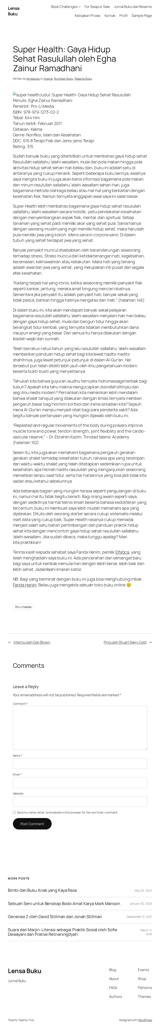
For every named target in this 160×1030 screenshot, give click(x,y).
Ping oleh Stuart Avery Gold (125, 642)
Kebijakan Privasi (87, 15)
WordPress (145, 1020)
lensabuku (33, 79)
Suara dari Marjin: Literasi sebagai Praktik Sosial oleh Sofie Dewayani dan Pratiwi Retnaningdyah (62, 932)
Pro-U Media (23, 607)
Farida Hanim (25, 585)
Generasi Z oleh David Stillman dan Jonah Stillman (55, 916)
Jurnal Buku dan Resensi (133, 6)
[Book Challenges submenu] (80, 7)
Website (18, 793)
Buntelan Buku (63, 79)
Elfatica (122, 552)
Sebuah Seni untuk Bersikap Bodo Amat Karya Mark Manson (64, 903)
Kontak (110, 15)
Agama (48, 79)
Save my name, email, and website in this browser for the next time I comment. (67, 812)
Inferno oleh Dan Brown (32, 642)
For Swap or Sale (97, 6)
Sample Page (142, 15)
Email (17, 774)
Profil (123, 15)
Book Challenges (64, 6)
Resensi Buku (83, 79)
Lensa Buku (13, 11)
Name (17, 755)
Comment (20, 704)
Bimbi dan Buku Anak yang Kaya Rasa (42, 890)
